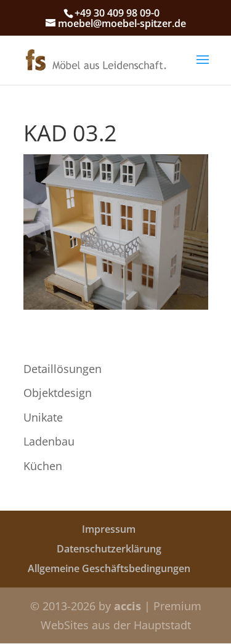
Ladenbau (49, 441)
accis (127, 606)
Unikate (43, 417)
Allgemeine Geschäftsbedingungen (109, 568)
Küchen (42, 465)
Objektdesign (57, 392)
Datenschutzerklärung (109, 549)
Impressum (109, 529)
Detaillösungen (62, 368)
